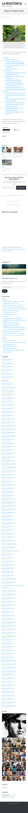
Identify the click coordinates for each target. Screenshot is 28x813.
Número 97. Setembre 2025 (8, 397)
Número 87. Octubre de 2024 (8, 432)
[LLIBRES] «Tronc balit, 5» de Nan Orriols (11, 325)
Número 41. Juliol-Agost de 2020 (9, 598)
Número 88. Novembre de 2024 (9, 429)
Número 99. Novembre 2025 (8, 390)
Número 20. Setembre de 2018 (8, 671)
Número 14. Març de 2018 (7, 691)
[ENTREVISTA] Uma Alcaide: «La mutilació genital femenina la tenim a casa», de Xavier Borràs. (15, 95)
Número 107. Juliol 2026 (7, 359)
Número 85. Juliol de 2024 (7, 439)
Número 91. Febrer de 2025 (8, 418)
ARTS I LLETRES (8, 70)
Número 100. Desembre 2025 (8, 387)
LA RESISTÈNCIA (15, 803)
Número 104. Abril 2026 (7, 370)
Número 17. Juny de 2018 (7, 681)
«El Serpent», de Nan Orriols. (9, 312)
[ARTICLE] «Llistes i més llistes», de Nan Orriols (13, 305)
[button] (14, 33)
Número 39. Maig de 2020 (7, 604)
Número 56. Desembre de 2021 (9, 540)
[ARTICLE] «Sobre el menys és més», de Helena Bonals (14, 308)
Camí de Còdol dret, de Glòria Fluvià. (14, 61)
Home (3, 12)
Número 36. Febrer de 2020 (8, 615)
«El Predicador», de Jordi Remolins (10, 314)
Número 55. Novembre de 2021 (9, 543)
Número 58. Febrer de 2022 (8, 533)
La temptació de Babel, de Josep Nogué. (15, 63)
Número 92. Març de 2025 (7, 415)
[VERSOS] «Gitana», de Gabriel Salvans (11, 323)
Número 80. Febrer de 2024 (8, 457)
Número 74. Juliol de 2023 (7, 477)
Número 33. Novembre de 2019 (9, 625)
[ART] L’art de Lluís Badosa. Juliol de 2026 (12, 331)
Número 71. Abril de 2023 (7, 488)
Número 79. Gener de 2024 (8, 460)
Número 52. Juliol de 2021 (7, 554)
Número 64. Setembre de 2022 (8, 512)
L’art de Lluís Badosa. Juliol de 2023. (14, 82)
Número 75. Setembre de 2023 (13, 205)
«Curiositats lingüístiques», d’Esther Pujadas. (12, 318)
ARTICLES (6, 57)
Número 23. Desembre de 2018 (9, 660)
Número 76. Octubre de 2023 (8, 470)
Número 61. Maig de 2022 (7, 523)
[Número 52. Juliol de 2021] (18, 149)
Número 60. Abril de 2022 (7, 526)
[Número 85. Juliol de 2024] (7, 149)
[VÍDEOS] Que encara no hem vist (10, 346)
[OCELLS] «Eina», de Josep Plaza (10, 348)
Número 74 (22, 195)
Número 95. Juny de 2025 (7, 404)
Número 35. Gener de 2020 (8, 618)
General (5, 195)
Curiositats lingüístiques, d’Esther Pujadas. (16, 89)
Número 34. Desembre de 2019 (9, 622)
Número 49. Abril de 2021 (7, 564)
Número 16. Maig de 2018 (7, 684)
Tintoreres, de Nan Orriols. (12, 59)
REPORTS (6, 91)
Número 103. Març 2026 (7, 373)
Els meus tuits (5, 787)
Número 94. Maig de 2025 (7, 408)
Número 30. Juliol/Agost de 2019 (9, 636)
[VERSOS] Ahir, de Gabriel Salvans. (14, 80)
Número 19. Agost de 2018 (8, 674)
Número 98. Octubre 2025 (8, 394)
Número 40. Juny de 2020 (7, 601)
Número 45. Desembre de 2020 (9, 578)
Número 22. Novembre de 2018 (9, 664)
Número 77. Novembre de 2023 (9, 467)
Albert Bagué (5, 380)
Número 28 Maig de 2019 (7, 643)
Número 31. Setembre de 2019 (8, 632)
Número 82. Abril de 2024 (7, 450)
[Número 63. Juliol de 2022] (7, 162)
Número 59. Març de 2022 (7, 530)
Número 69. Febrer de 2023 (8, 495)
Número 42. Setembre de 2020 (8, 594)
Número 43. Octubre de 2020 (8, 591)
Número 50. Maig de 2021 (7, 561)
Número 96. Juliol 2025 (7, 401)
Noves (9, 195)
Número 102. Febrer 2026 (7, 377)
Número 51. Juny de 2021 (7, 557)
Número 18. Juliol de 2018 (7, 678)
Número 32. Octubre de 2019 (8, 629)
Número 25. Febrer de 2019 (8, 653)
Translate (12, 797)
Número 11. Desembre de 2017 (9, 702)
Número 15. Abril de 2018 (7, 688)
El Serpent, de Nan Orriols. (12, 69)
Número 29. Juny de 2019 (7, 639)
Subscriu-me (21, 187)
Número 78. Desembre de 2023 (9, 464)
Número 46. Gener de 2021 (8, 575)
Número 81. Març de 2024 (7, 453)
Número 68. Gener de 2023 (8, 498)
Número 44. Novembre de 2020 (9, 582)
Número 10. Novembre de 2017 (9, 705)
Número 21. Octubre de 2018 (8, 667)
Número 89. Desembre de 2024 (9, 425)
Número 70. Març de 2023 (7, 491)
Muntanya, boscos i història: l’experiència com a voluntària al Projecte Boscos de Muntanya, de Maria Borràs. (15, 104)
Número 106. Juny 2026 (7, 363)
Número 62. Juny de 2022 (7, 519)
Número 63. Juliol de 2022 (7, 516)
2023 (7, 12)
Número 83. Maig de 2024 (7, 446)
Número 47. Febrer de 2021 (8, 571)
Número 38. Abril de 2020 (7, 608)
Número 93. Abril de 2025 (7, 411)
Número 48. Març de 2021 (7, 568)
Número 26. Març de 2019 (7, 650)
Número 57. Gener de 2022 (8, 537)
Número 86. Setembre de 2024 (8, 436)
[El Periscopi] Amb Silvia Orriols (10, 340)
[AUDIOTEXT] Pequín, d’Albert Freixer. (15, 87)
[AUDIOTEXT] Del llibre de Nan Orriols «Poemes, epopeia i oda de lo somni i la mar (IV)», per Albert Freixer (13, 335)
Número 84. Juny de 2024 (7, 443)
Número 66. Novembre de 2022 (9, 505)
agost (10, 12)
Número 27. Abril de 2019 (7, 646)
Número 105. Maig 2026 (7, 366)
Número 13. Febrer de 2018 (8, 695)
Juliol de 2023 (16, 195)
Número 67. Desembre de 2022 (9, 502)
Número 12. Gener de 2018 (8, 698)
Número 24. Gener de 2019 (8, 657)
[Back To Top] (24, 809)
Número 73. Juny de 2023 (14, 201)
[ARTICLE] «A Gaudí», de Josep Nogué (11, 310)
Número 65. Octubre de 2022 (8, 509)
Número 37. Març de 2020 (7, 611)
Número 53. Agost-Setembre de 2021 (10, 550)
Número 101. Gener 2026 (7, 384)
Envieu (4, 291)
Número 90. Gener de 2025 (8, 422)
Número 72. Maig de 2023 (7, 484)
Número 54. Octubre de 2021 (8, 547)
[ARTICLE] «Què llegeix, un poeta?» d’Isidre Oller (13, 307)
